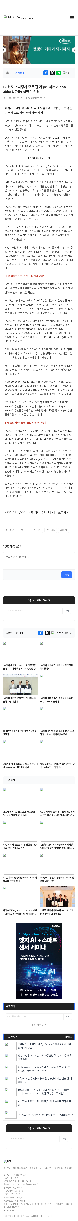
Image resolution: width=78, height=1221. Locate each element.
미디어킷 (68, 1168)
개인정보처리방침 (20, 1168)
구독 (67, 610)
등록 (67, 574)
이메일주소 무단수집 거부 (40, 1168)
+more (68, 1037)
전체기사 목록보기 (39, 1024)
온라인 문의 (58, 1168)
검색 (68, 1016)
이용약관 (7, 1168)
